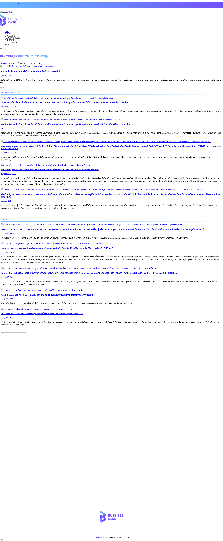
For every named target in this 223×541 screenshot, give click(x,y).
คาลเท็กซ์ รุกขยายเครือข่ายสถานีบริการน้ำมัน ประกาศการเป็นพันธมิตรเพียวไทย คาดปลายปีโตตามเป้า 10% (50, 170)
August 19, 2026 (7, 233)
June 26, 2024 (6, 201)
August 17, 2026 (7, 277)
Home (7, 32)
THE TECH (9, 40)
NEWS (7, 44)
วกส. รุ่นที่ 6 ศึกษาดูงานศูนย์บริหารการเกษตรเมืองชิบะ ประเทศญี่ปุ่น (30, 71)
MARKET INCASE (12, 38)
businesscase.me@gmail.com (15, 3)
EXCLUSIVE (10, 36)
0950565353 (104, 531)
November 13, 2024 (8, 153)
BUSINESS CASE (12, 34)
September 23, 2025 (8, 107)
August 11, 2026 (7, 318)
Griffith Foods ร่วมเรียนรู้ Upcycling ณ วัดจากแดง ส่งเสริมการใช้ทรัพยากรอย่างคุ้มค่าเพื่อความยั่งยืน (47, 295)
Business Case (99, 537)
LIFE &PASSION (11, 42)
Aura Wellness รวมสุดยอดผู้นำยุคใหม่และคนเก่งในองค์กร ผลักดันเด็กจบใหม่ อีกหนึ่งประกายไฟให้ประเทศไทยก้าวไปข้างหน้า (57, 248)
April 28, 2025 (5, 76)
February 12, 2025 (8, 128)
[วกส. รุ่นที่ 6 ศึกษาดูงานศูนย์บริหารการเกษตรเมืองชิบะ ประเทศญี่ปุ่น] (28, 66)
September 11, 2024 (8, 174)
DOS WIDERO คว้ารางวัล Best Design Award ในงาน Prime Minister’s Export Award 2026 (42, 313)
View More (4, 87)
